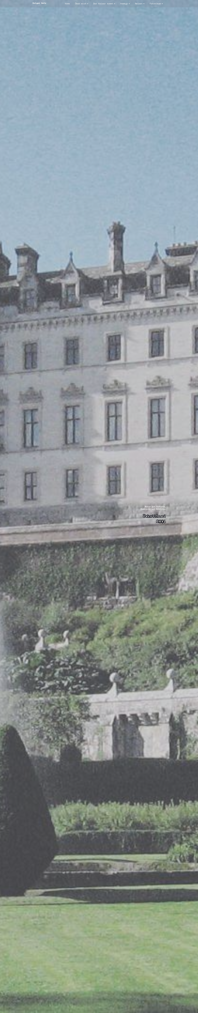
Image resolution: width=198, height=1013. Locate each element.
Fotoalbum (155, 3)
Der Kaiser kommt (103, 3)
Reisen (138, 3)
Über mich (80, 3)
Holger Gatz (39, 3)
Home (67, 3)
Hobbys (124, 3)
